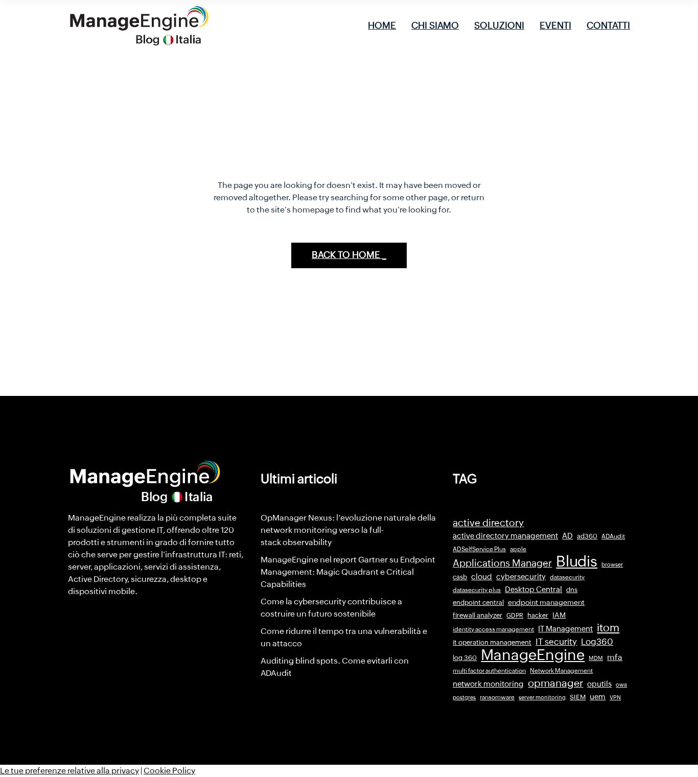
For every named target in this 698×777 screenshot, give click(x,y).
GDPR (514, 615)
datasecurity (567, 577)
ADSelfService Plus (479, 549)
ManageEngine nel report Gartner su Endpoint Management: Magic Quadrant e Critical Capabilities (348, 572)
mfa (614, 657)
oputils (599, 684)
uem (598, 696)
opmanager (555, 683)
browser (612, 564)
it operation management (492, 642)
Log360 (597, 642)
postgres (464, 697)
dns (571, 590)
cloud (481, 576)
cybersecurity (521, 576)
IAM (559, 615)
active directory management (505, 536)
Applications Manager (502, 563)
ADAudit (613, 536)
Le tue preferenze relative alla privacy (69, 770)
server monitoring (542, 697)
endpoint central (478, 602)
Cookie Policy (169, 770)
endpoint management (546, 602)
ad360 (587, 536)
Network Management (561, 670)
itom (608, 628)
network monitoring (488, 683)
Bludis (576, 561)
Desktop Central (533, 589)
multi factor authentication (489, 670)
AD (567, 536)
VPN (615, 697)
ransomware (497, 697)
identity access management (493, 629)
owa (621, 684)
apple (518, 549)
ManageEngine (533, 655)
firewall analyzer (477, 615)
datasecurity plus (477, 590)
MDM (596, 658)
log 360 (465, 658)
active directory (488, 522)
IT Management (565, 628)
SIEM (578, 697)
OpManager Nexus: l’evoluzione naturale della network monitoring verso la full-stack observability (348, 530)
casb (460, 577)
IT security (556, 642)
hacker (537, 615)
